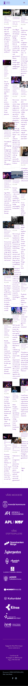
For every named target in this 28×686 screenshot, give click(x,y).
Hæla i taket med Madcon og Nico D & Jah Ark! (7, 19)
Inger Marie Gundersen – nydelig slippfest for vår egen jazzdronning (8, 184)
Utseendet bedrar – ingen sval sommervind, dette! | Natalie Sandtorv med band (16, 89)
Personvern (6, 672)
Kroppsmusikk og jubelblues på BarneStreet (8, 278)
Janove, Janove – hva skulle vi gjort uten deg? (24, 91)
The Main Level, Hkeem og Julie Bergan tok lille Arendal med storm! (8, 133)
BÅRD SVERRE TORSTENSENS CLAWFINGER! (16, 227)
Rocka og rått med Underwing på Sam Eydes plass (24, 19)
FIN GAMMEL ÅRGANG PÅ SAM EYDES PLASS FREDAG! (17, 318)
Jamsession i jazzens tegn (7, 390)
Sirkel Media (9, 674)
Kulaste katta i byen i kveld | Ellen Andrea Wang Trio (6, 71)
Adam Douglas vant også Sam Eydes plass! (15, 396)
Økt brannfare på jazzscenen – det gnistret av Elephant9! (7, 445)
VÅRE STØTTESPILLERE (16, 672)
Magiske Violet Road (23, 196)
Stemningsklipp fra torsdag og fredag (17, 181)
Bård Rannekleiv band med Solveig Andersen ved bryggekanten (8, 233)
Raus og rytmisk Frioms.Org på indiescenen (16, 447)
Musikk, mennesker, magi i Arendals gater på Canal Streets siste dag (7, 330)
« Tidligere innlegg (22, 469)
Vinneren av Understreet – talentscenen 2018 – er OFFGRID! (17, 21)
